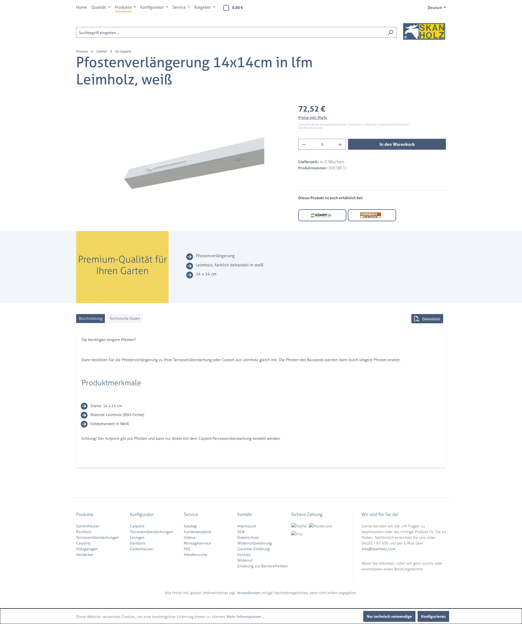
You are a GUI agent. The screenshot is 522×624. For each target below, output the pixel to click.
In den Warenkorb (397, 144)
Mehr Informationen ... (246, 616)
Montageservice (197, 543)
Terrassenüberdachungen (97, 537)
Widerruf (245, 560)
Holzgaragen (87, 548)
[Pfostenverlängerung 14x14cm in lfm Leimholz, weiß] (181, 161)
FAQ (187, 548)
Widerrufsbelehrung (254, 543)
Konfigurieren (433, 616)
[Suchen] (390, 32)
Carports (83, 543)
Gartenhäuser (87, 525)
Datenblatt (431, 318)
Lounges (137, 537)
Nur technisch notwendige (389, 616)
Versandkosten (248, 593)
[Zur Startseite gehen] (424, 31)
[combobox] (230, 32)
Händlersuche (195, 554)
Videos (189, 537)
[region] (182, 161)
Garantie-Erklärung (253, 548)
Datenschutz (248, 537)
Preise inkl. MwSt (312, 117)
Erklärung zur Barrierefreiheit (262, 565)
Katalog (190, 525)
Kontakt (243, 554)
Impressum (246, 525)
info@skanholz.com (378, 548)
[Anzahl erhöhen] (340, 144)
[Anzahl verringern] (304, 144)
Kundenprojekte (197, 531)
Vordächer (85, 554)
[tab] (90, 318)
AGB (240, 531)
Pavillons (83, 531)
